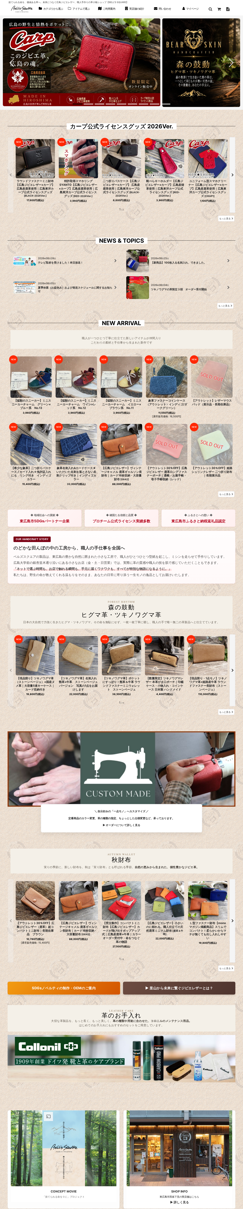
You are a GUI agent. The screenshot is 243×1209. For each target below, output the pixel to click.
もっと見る (225, 218)
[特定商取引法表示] (228, 9)
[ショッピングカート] (219, 9)
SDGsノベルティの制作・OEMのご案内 (64, 988)
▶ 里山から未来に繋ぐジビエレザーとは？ (179, 988)
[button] (210, 9)
